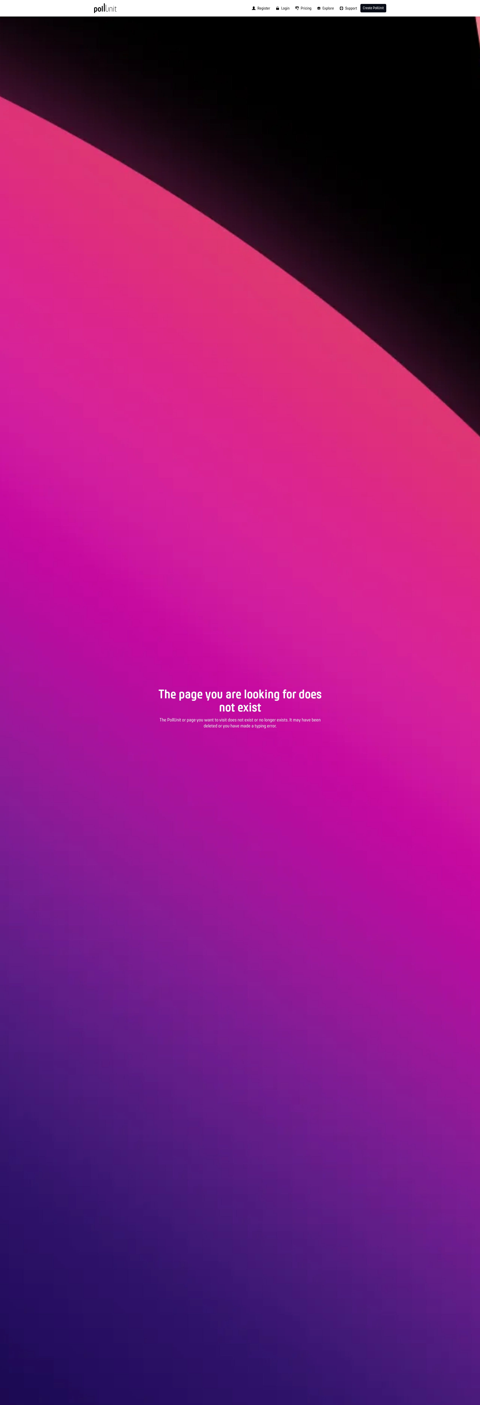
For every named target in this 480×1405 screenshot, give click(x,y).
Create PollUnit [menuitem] (373, 8)
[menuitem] (260, 8)
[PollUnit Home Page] (112, 10)
